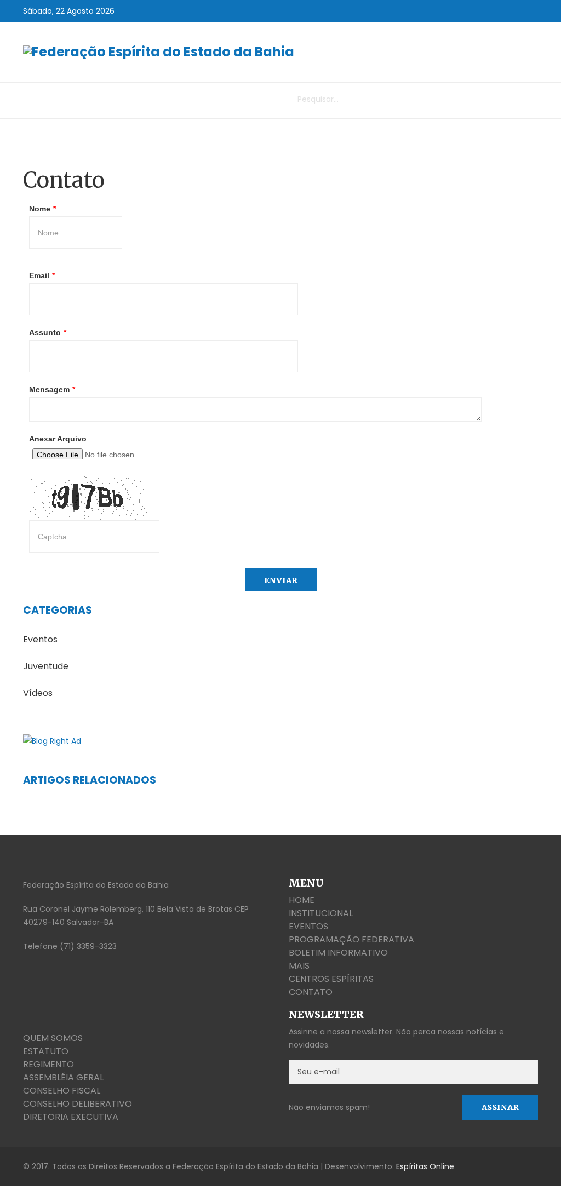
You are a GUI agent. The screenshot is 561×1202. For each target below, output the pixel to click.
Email (42, 275)
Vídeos (38, 693)
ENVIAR (280, 580)
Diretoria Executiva (70, 1117)
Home (301, 900)
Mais (299, 965)
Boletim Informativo (338, 952)
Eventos (40, 639)
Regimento (48, 1064)
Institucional (321, 913)
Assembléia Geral (63, 1077)
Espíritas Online (425, 1166)
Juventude (45, 666)
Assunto (47, 332)
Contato (311, 992)
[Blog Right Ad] (280, 740)
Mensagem (52, 389)
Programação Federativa (351, 939)
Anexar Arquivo (58, 438)
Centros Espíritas (331, 979)
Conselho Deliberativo (77, 1103)
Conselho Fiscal (61, 1090)
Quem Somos (53, 1038)
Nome (42, 208)
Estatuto (45, 1051)
